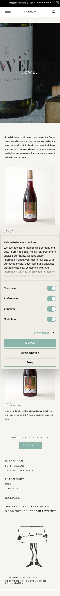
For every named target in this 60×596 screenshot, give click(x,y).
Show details (42, 332)
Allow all (30, 342)
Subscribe (30, 445)
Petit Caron (14, 466)
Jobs (8, 484)
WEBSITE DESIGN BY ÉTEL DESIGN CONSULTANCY (25, 582)
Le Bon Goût (14, 479)
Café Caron (14, 461)
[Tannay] (30, 12)
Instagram (13, 498)
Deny (30, 362)
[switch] (51, 298)
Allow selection (30, 352)
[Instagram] (53, 11)
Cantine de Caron (19, 470)
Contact (12, 488)
